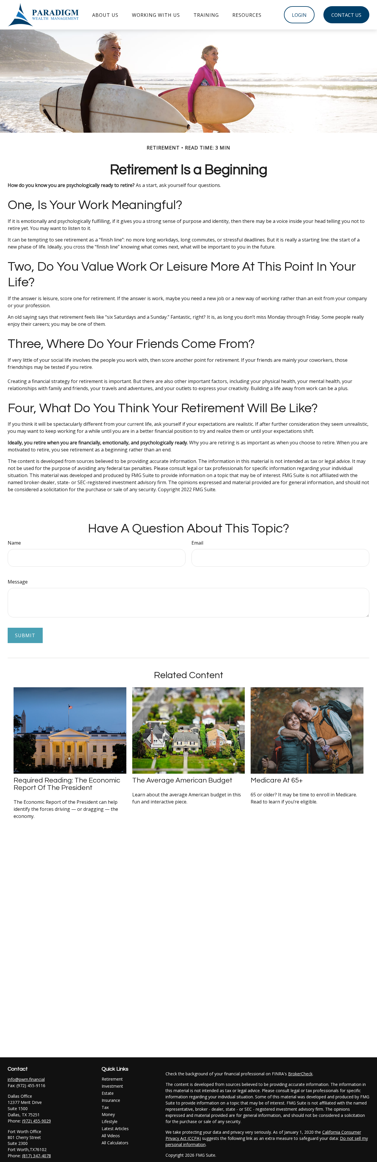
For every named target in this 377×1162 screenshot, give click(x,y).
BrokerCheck (300, 1073)
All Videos (111, 1135)
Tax (105, 1107)
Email (197, 543)
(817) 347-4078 (36, 1155)
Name (14, 543)
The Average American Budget (182, 780)
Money (108, 1114)
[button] (105, 15)
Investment (112, 1086)
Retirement (112, 1079)
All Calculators (115, 1142)
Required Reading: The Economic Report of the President (67, 784)
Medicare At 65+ (277, 780)
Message (18, 581)
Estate (108, 1093)
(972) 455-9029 (36, 1121)
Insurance (111, 1100)
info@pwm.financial (26, 1079)
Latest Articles (115, 1128)
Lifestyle (110, 1121)
